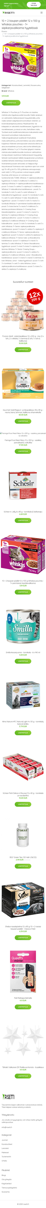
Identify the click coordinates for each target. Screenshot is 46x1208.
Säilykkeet (6, 88)
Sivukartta (5, 1192)
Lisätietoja (11, 103)
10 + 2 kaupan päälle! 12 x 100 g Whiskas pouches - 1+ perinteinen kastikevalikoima (23, 582)
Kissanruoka (35, 85)
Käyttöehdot (7, 1183)
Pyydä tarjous (34, 4)
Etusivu (4, 31)
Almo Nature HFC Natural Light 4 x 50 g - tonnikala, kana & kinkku (23, 722)
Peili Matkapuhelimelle (23, 998)
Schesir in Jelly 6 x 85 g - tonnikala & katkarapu (23, 512)
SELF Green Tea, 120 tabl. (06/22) (23, 857)
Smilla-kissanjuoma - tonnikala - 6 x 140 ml (23, 652)
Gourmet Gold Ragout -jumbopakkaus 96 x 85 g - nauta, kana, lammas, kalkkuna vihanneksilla (23, 411)
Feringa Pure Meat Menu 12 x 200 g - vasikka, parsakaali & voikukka (23, 441)
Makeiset (5, 1152)
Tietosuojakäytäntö (9, 1188)
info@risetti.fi (7, 1127)
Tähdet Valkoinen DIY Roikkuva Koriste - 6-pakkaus (23, 1067)
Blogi (4, 1175)
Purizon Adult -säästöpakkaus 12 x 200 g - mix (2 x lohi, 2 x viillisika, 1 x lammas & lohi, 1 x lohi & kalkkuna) (23, 338)
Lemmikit (26, 85)
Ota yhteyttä (6, 1179)
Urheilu (4, 1161)
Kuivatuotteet (17, 85)
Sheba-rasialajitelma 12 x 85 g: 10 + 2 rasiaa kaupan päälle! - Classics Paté (23, 927)
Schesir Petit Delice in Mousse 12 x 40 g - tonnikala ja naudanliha (23, 794)
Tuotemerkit (6, 1157)
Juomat (5, 1140)
